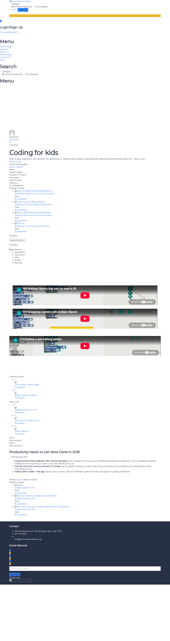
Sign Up (16, 637)
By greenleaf (21, 199)
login (18, 479)
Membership (6, 54)
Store (2, 60)
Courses (4, 32)
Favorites (13, 32)
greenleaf (13, 139)
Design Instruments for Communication (33, 215)
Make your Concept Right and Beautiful (33, 204)
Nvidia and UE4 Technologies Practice (32, 226)
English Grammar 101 (24, 488)
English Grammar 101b (25, 509)
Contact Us (5, 57)
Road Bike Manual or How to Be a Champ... (35, 193)
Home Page (6, 46)
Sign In (23, 637)
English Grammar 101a (25, 498)
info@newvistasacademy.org (28, 539)
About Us (4, 52)
